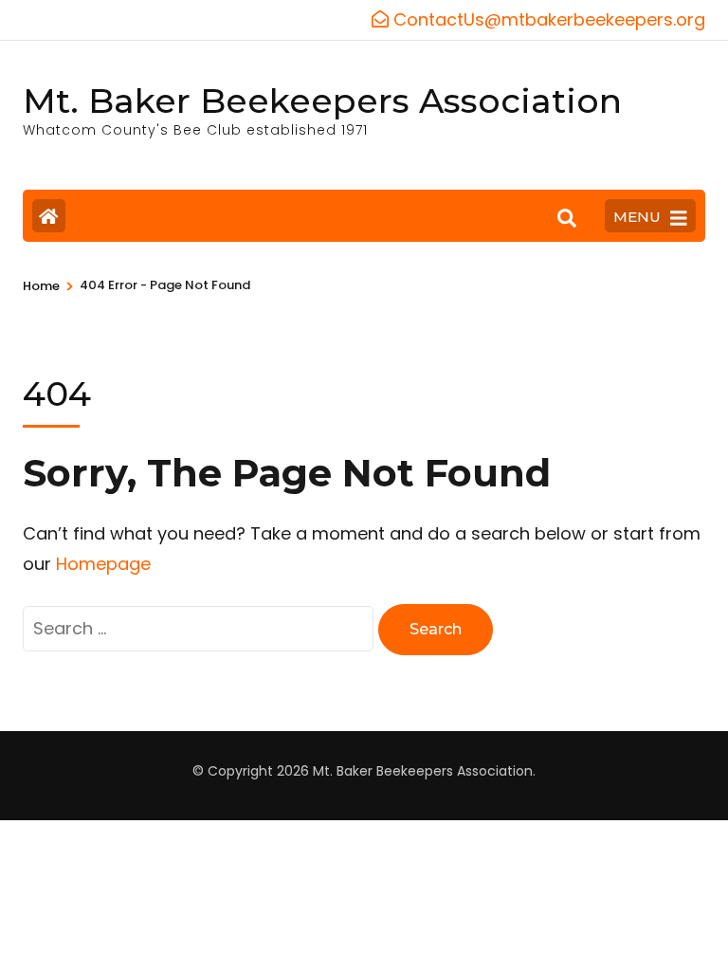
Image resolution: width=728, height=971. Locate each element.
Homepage (103, 564)
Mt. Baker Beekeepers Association (322, 100)
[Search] (566, 218)
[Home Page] (48, 215)
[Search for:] (200, 628)
